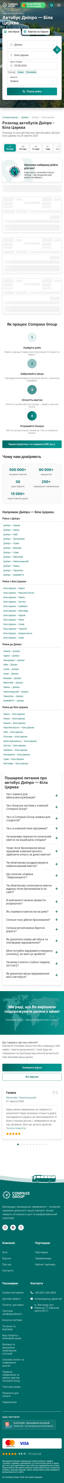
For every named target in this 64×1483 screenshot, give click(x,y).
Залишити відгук (32, 1067)
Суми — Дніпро (10, 673)
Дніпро (25, 117)
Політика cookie (11, 1386)
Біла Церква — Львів (13, 624)
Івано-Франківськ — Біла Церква (20, 741)
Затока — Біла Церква (14, 745)
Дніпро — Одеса (11, 530)
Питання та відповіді (9, 1328)
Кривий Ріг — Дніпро (13, 700)
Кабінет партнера (45, 1264)
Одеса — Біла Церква (14, 714)
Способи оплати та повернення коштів (13, 1362)
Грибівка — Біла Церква (15, 750)
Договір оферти (11, 1298)
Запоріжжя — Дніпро (14, 660)
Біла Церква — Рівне (13, 619)
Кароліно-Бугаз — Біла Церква (18, 727)
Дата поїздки (16, 62)
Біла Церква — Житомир (15, 611)
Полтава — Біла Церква (15, 736)
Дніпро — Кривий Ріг (13, 575)
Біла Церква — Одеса (14, 588)
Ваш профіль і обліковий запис (11, 1337)
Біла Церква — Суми (13, 637)
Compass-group (10, 117)
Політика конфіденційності (12, 1312)
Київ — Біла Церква (13, 732)
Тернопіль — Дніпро (13, 696)
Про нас (6, 1264)
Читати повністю (16, 1128)
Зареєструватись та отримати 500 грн (30, 444)
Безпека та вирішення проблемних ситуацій (9, 1349)
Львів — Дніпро (11, 669)
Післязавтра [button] (31, 72)
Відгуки (6, 1258)
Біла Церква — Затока (14, 601)
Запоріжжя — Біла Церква (16, 754)
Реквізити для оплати (10, 1395)
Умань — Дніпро (11, 687)
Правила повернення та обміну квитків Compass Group (11, 1376)
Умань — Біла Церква (14, 718)
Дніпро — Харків (11, 525)
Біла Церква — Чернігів (15, 629)
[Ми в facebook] (13, 1227)
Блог (5, 1252)
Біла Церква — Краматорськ (17, 633)
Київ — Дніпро (10, 664)
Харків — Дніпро (11, 651)
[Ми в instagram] (5, 1227)
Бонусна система (12, 1320)
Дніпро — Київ (10, 534)
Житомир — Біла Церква (15, 763)
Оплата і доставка (12, 1304)
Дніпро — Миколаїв (13, 557)
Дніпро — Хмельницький (15, 561)
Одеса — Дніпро (11, 655)
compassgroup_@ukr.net (48, 1298)
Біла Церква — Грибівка (15, 606)
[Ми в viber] (21, 1227)
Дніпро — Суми (10, 552)
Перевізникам (43, 1258)
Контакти (7, 1270)
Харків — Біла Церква (14, 723)
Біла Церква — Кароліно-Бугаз (18, 593)
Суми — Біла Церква (13, 759)
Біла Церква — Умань (14, 597)
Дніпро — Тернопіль (13, 570)
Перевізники (9, 1402)
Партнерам (41, 1252)
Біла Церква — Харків (14, 615)
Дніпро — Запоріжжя (14, 539)
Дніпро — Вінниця (12, 548)
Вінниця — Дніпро (12, 678)
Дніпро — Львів (11, 543)
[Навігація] (59, 5)
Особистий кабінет (13, 1292)
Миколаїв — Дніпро (13, 682)
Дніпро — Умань (11, 566)
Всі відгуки (32, 1076)
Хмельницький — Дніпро (15, 691)
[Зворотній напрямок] (57, 50)
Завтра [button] (20, 72)
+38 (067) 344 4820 (45, 1292)
